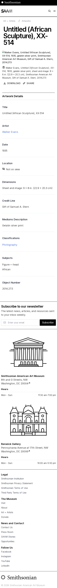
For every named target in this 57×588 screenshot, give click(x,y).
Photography (9, 244)
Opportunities (7, 541)
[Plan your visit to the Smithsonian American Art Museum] (28, 352)
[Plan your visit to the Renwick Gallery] (28, 420)
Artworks (26, 21)
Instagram (6, 556)
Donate (5, 517)
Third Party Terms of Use (13, 492)
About (4, 507)
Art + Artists (9, 21)
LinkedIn (5, 565)
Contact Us (7, 527)
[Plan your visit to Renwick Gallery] (29, 451)
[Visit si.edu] (28, 578)
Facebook (6, 551)
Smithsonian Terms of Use (14, 488)
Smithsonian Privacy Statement (17, 483)
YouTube (5, 561)
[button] (3, 67)
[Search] (49, 11)
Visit (3, 503)
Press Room (7, 532)
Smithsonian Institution (12, 478)
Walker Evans (10, 131)
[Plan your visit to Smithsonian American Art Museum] (29, 383)
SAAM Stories (8, 536)
